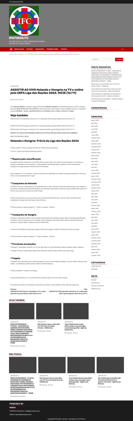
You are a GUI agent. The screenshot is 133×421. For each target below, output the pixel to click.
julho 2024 (94, 194)
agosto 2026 (95, 120)
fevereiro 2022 (95, 250)
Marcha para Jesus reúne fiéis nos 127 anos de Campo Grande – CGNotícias (49, 326)
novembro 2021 (96, 255)
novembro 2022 (96, 241)
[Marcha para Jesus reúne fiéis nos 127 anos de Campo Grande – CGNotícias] (49, 311)
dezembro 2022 (96, 238)
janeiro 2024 (95, 208)
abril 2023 (94, 226)
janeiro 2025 (95, 176)
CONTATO (64, 49)
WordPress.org (95, 289)
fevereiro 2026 (95, 138)
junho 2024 (94, 197)
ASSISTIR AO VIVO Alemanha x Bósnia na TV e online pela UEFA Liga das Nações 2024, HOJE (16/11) (68, 291)
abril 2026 (94, 132)
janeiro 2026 (95, 141)
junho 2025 (94, 161)
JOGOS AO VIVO (19, 49)
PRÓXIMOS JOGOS (52, 49)
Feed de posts (95, 283)
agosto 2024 (95, 191)
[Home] (11, 49)
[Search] (123, 49)
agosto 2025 (95, 155)
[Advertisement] (49, 70)
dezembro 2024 (96, 179)
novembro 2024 (96, 182)
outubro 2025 (95, 150)
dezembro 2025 (96, 144)
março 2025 (94, 170)
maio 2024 (94, 200)
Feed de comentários (97, 286)
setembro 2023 (95, 211)
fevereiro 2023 (95, 232)
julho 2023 (94, 217)
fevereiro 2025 (95, 173)
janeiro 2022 (95, 252)
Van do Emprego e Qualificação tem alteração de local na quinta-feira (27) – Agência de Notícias (109, 381)
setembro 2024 (95, 188)
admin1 (22, 99)
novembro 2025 (96, 147)
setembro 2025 (95, 153)
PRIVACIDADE (39, 49)
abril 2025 (94, 167)
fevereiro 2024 (95, 205)
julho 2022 (94, 247)
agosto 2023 (95, 214)
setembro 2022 (95, 244)
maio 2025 (94, 164)
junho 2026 (94, 126)
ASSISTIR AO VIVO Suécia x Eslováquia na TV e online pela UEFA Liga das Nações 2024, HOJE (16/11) (28, 291)
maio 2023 (94, 223)
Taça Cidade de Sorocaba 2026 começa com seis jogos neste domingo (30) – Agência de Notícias (76, 327)
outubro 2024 (95, 185)
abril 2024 (94, 202)
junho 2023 (94, 220)
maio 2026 (94, 129)
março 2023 (94, 229)
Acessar (93, 280)
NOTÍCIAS (30, 49)
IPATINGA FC (19, 38)
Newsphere (72, 419)
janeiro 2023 (95, 235)
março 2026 (94, 135)
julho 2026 (94, 123)
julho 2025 (94, 158)
